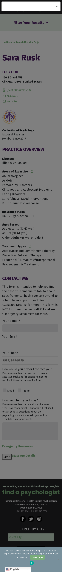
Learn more (37, 557)
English (14, 569)
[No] (58, 559)
